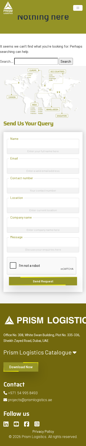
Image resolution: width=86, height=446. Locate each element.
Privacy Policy (43, 431)
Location (16, 198)
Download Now (21, 367)
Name (14, 139)
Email (14, 158)
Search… (7, 61)
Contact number (21, 178)
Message (16, 237)
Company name (21, 217)
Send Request (43, 281)
